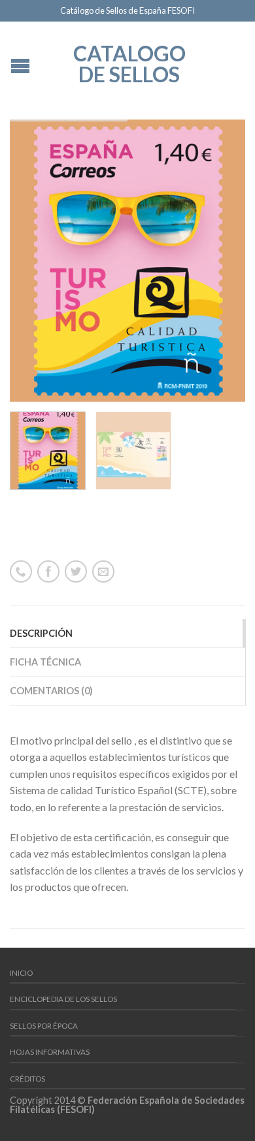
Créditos (27, 1078)
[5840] (127, 261)
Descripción (41, 633)
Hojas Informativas (50, 1052)
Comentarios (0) (51, 690)
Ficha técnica (45, 661)
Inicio (21, 973)
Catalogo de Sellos (129, 62)
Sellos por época (44, 1025)
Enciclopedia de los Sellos (63, 999)
